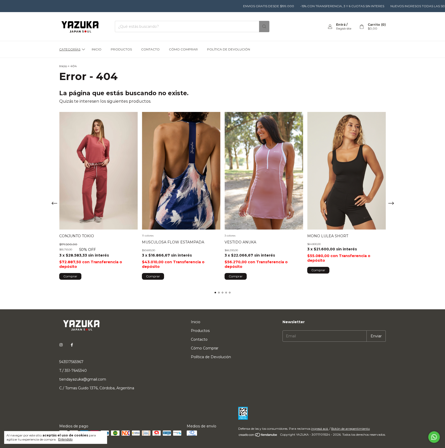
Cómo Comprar (183, 49)
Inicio (96, 49)
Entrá (341, 25)
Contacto (150, 49)
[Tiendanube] (258, 436)
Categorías (69, 49)
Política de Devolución (228, 49)
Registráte (343, 28)
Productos (121, 49)
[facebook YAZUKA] (72, 344)
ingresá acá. (320, 429)
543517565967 (71, 361)
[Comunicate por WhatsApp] (434, 437)
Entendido (65, 439)
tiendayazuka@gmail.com (82, 379)
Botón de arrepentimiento (350, 429)
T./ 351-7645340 (73, 370)
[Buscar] (264, 26)
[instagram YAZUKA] (61, 344)
